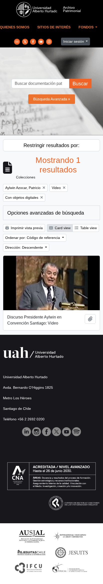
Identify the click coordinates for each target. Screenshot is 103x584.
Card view (62, 228)
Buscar (80, 83)
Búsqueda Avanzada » (51, 99)
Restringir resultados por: (52, 145)
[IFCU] (29, 567)
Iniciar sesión (74, 41)
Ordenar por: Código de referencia (33, 238)
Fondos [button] (86, 27)
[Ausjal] (31, 536)
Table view (88, 228)
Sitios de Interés (53, 27)
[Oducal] (70, 567)
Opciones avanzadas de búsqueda (45, 213)
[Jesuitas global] (71, 552)
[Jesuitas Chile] (31, 552)
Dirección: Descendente (24, 247)
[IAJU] (70, 536)
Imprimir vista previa (26, 228)
